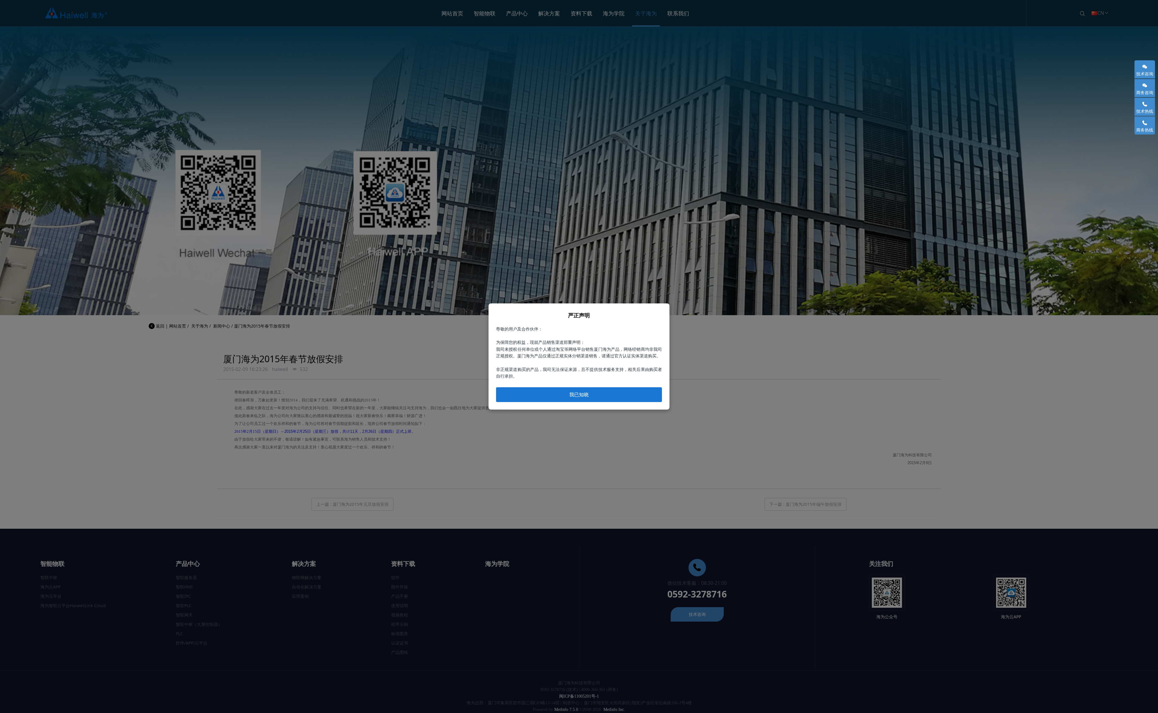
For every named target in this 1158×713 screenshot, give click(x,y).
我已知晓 (579, 394)
